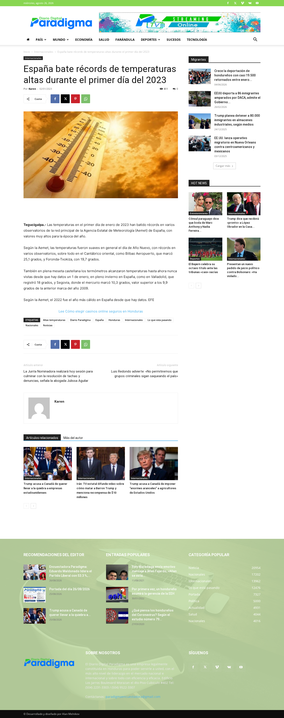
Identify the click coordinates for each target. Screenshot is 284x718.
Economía (84, 39)
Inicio (27, 52)
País (39, 39)
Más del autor (73, 438)
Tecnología (197, 39)
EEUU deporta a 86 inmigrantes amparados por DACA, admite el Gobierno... (237, 97)
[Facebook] (228, 3)
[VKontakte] (250, 3)
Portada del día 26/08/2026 (69, 589)
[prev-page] (26, 506)
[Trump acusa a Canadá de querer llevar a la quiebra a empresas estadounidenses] (48, 463)
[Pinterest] (75, 98)
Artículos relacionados (42, 438)
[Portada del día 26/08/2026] (35, 594)
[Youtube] (257, 3)
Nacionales (32, 325)
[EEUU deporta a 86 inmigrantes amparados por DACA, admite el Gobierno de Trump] (200, 99)
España (99, 320)
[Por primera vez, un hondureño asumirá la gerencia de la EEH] (117, 594)
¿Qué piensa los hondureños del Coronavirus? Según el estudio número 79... (153, 615)
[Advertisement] (101, 210)
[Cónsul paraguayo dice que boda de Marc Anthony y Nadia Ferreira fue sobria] (205, 203)
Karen (32, 88)
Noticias (47, 325)
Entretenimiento (199, 213)
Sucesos (174, 39)
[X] (235, 3)
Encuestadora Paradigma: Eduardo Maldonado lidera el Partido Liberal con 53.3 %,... (70, 571)
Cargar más (223, 166)
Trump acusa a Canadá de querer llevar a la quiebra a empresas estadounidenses (45, 488)
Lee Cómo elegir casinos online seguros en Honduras (101, 311)
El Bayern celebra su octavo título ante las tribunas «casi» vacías (203, 268)
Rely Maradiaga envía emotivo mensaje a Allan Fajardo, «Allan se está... (154, 571)
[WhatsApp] (85, 98)
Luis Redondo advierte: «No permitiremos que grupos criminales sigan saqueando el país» (144, 373)
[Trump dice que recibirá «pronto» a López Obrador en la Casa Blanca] (244, 203)
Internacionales (43, 52)
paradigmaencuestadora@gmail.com (133, 697)
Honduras (114, 320)
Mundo (59, 39)
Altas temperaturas (54, 320)
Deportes (149, 39)
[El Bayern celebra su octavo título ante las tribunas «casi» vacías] (205, 249)
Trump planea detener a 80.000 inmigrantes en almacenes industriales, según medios (237, 120)
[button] (255, 40)
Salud (104, 39)
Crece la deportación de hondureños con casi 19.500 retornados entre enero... (235, 75)
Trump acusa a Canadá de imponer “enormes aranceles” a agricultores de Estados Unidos (153, 488)
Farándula (125, 39)
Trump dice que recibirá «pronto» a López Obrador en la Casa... (243, 222)
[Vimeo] (242, 3)
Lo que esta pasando (160, 320)
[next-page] (33, 506)
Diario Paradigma (80, 320)
